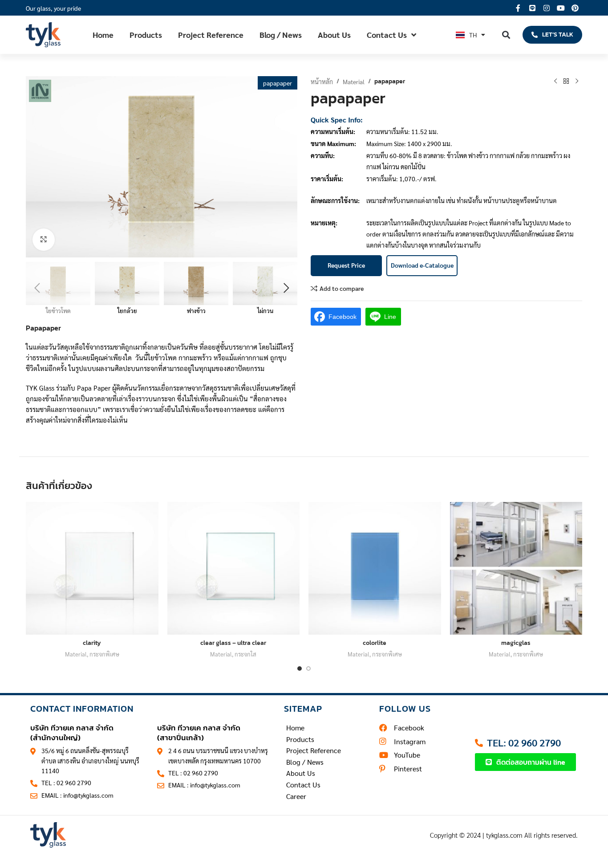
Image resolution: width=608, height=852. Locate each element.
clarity (92, 643)
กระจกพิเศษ (104, 654)
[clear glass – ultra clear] (233, 568)
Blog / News (280, 34)
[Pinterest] (575, 8)
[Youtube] (561, 8)
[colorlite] (374, 568)
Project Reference (210, 34)
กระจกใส (245, 654)
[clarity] (92, 568)
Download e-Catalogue (422, 265)
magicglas (516, 643)
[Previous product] (555, 81)
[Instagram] (546, 8)
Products (146, 34)
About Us (334, 34)
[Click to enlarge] (43, 239)
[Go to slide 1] (299, 668)
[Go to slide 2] (308, 668)
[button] (506, 34)
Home (103, 34)
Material (354, 81)
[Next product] (577, 81)
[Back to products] (566, 81)
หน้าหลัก (322, 81)
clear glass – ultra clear (233, 643)
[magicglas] (516, 568)
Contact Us (387, 34)
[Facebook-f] (518, 8)
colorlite (374, 643)
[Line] (532, 8)
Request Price (346, 265)
